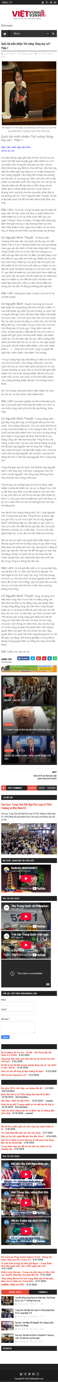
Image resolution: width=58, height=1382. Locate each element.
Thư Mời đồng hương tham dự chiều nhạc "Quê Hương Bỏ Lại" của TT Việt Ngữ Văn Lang (35, 1299)
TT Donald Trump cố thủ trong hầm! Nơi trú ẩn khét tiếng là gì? (29, 729)
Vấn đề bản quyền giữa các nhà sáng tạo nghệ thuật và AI (27, 1128)
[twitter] (51, 2)
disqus (42, 788)
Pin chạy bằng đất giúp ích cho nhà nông (21, 1132)
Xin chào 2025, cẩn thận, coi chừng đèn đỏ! (22, 1088)
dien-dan (42, 53)
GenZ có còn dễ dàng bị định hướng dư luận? (22, 1071)
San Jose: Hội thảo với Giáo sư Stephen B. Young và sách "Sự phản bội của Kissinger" (34, 1336)
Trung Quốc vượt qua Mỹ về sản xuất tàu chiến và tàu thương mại (26, 1147)
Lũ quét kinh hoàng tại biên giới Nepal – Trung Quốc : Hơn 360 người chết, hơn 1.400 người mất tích (27, 1264)
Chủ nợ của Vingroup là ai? (14, 1074)
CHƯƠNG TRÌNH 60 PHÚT (12, 1284)
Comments (42, 1292)
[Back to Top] (37, 1374)
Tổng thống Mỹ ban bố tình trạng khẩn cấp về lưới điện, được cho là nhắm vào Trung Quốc (27, 1280)
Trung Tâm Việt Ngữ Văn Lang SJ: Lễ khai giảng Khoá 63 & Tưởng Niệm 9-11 (34, 1311)
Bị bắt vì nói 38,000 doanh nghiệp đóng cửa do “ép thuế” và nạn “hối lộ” (28, 1066)
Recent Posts (15, 1292)
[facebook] (47, 2)
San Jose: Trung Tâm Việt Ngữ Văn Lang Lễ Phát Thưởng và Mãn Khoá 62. (26, 806)
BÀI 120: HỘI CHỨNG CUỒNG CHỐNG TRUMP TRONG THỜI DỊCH (27, 757)
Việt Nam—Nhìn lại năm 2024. (15, 1100)
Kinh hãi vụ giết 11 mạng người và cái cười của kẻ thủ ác (27, 1104)
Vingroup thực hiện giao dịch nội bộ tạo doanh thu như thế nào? (27, 1060)
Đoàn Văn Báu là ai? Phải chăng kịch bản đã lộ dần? (25, 1094)
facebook (51, 788)
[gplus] (55, 2)
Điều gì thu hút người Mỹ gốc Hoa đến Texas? (22, 1136)
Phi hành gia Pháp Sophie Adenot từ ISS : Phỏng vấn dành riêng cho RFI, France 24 (26, 1258)
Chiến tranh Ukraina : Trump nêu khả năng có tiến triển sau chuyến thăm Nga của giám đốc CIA (28, 1273)
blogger (32, 788)
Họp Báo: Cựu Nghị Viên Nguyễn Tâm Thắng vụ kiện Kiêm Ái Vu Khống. (34, 1324)
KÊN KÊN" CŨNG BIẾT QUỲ (14, 700)
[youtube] (42, 2)
